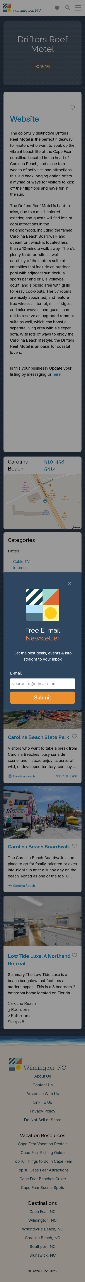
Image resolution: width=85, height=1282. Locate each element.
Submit (42, 697)
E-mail (16, 673)
